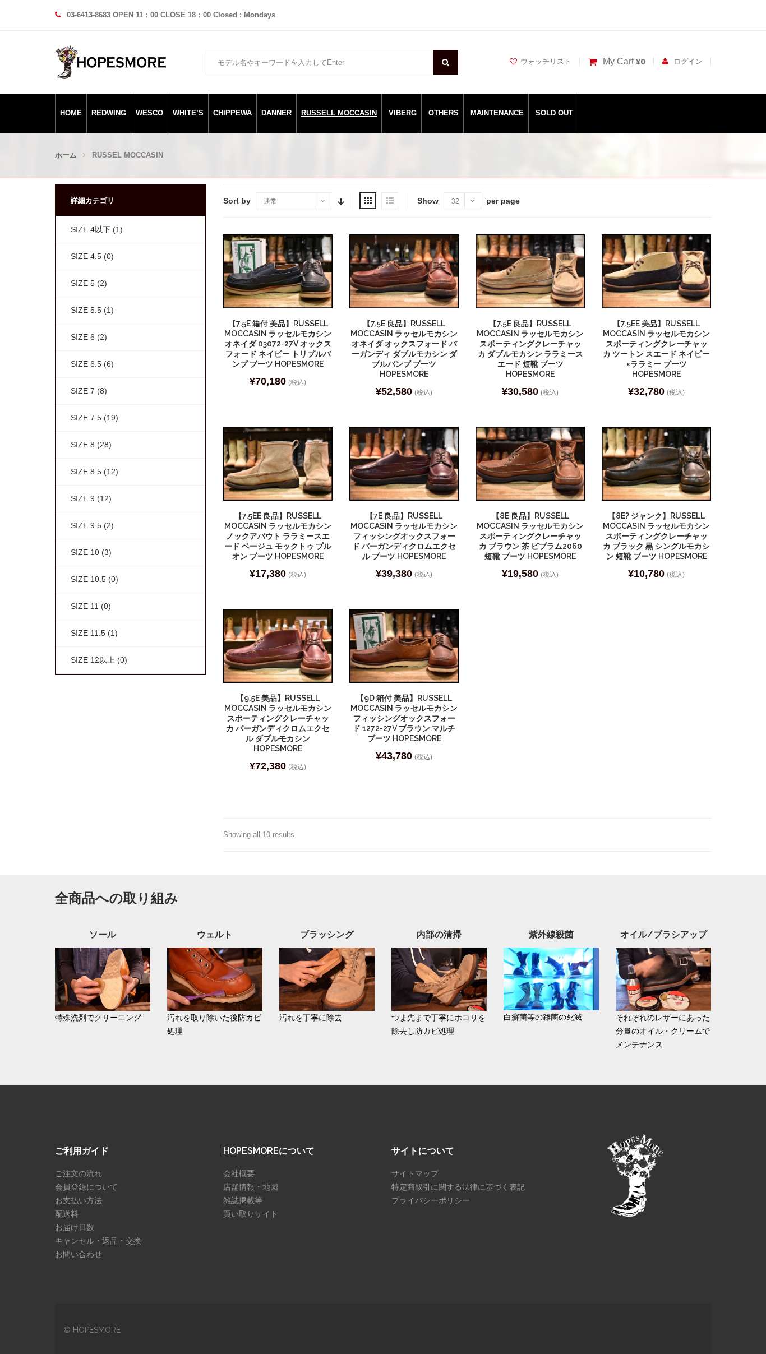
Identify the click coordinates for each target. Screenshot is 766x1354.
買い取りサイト (250, 1213)
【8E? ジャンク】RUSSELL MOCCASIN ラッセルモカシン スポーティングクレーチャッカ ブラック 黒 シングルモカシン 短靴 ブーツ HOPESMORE (656, 536)
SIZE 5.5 (86, 310)
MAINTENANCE (497, 113)
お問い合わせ (78, 1254)
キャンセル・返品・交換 (98, 1240)
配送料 (67, 1213)
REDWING (108, 113)
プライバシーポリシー (430, 1200)
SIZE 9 (83, 498)
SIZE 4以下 (90, 229)
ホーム (66, 155)
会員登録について (86, 1186)
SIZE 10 (85, 552)
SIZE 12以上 (93, 659)
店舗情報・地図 (250, 1186)
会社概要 (239, 1173)
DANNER (276, 113)
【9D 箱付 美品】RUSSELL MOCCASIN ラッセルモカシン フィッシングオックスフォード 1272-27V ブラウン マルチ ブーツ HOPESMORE (404, 718)
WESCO (149, 113)
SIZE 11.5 (88, 633)
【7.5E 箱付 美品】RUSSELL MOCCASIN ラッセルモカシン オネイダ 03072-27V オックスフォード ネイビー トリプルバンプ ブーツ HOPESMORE (277, 343)
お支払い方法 (78, 1200)
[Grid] (367, 200)
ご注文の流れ (78, 1173)
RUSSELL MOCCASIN (339, 113)
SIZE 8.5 (86, 471)
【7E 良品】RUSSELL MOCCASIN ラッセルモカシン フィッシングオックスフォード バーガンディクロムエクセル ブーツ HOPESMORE (404, 536)
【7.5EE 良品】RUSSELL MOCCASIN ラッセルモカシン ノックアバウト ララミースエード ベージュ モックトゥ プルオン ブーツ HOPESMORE (277, 536)
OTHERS (443, 113)
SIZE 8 (83, 444)
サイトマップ (415, 1173)
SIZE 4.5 (86, 256)
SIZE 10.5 (88, 579)
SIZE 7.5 (86, 417)
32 (455, 201)
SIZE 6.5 (86, 363)
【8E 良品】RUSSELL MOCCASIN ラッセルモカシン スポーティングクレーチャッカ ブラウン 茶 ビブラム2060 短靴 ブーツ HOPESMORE (530, 536)
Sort (339, 200)
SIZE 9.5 (86, 525)
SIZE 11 (85, 606)
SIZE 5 (83, 283)
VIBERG (403, 113)
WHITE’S (188, 113)
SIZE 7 (83, 390)
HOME (71, 113)
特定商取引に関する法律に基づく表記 (458, 1186)
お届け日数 (74, 1227)
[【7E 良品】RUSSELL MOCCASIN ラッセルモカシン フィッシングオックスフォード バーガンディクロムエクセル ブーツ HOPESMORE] (404, 464)
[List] (389, 200)
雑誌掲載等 (242, 1200)
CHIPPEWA (232, 113)
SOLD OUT (554, 113)
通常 (270, 201)
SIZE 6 (83, 336)
